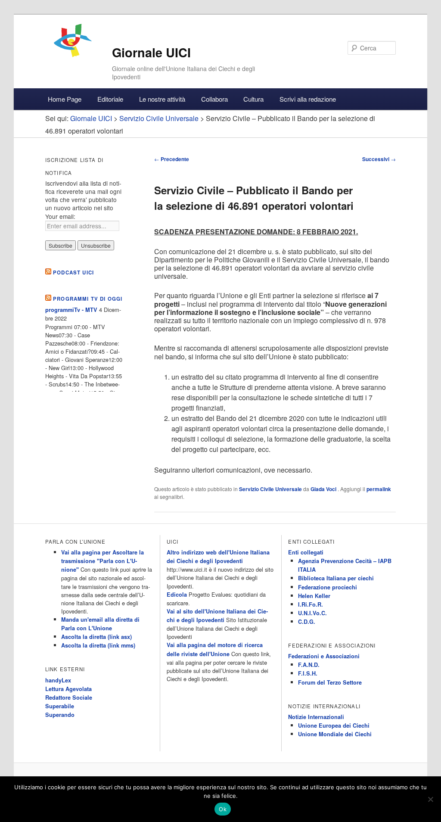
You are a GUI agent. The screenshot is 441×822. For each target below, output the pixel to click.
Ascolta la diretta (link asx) (96, 637)
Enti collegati (305, 552)
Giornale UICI (151, 52)
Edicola (177, 594)
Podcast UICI (73, 272)
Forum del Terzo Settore (330, 682)
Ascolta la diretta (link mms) (98, 645)
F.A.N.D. (309, 665)
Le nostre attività (162, 98)
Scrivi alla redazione (308, 98)
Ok (223, 809)
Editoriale (110, 98)
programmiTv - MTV (71, 310)
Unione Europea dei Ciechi (334, 725)
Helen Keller (314, 596)
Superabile (59, 706)
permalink (378, 489)
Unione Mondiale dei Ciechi (335, 734)
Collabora (214, 98)
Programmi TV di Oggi (87, 298)
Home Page (64, 98)
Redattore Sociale (68, 697)
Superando (60, 715)
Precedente (171, 159)
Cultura (253, 98)
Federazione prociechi (327, 587)
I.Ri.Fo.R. (310, 604)
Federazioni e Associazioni (324, 656)
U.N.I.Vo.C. (312, 613)
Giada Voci (324, 489)
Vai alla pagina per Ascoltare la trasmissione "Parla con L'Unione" (102, 560)
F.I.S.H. (307, 673)
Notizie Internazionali (316, 717)
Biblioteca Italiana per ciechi (336, 578)
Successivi (379, 159)
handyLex (58, 680)
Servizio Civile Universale (270, 489)
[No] (430, 799)
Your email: (60, 216)
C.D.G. (306, 622)
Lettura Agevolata (68, 689)
